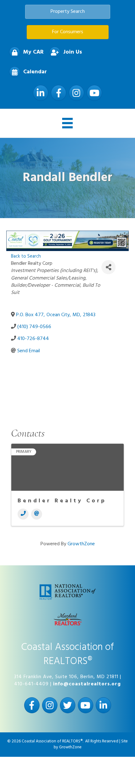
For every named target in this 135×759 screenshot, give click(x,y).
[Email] (36, 514)
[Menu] (67, 123)
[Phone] (23, 514)
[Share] (108, 267)
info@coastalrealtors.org (87, 684)
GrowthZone (81, 544)
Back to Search (26, 256)
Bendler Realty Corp (62, 500)
